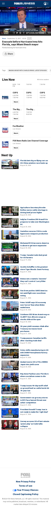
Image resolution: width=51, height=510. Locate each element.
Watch (16, 102)
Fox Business (24, 4)
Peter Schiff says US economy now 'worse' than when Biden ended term (33, 304)
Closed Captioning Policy (25, 494)
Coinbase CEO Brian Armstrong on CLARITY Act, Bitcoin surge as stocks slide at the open (34, 316)
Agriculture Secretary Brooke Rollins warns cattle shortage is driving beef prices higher (33, 210)
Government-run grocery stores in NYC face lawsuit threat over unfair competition (34, 400)
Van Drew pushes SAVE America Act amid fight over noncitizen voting (33, 293)
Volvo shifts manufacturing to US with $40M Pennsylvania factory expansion (34, 352)
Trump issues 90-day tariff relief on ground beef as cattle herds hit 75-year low (34, 388)
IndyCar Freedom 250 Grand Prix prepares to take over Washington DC (34, 221)
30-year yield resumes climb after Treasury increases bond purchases (34, 328)
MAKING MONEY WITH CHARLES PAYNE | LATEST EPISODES (28, 70)
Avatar (45, 3)
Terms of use (25, 486)
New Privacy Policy (25, 481)
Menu (3, 3)
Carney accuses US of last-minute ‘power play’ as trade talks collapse (34, 423)
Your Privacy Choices (27, 490)
